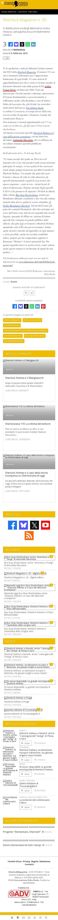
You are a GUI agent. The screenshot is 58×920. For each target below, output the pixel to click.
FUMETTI (22, 730)
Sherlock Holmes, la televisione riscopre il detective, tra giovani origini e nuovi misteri (25, 672)
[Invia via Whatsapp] (27, 44)
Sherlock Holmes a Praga (16, 701)
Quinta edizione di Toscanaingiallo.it (22, 713)
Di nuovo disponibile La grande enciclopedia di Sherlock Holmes (27, 688)
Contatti (29, 864)
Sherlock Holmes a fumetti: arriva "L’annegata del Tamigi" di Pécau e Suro (28, 655)
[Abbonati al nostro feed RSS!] (29, 536)
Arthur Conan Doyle (32, 320)
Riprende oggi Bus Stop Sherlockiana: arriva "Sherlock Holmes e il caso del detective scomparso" (25, 596)
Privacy (26, 861)
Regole (34, 861)
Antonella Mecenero (23, 139)
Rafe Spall (33, 12)
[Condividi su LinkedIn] (33, 44)
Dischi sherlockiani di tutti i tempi (22, 845)
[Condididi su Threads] (22, 44)
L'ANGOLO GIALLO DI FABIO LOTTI (33, 797)
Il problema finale (34, 107)
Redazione (19, 49)
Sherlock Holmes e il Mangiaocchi (24, 377)
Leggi (27, 743)
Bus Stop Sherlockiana (27, 194)
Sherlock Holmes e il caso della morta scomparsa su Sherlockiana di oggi (26, 474)
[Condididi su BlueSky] (16, 44)
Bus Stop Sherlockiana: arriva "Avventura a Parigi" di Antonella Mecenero (29, 564)
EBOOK (10, 369)
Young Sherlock (8, 12)
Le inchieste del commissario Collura (34, 801)
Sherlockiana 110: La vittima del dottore (28, 423)
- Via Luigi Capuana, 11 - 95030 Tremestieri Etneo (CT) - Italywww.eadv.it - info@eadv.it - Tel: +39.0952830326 (31, 898)
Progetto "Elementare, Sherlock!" (22, 831)
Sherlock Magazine (27, 71)
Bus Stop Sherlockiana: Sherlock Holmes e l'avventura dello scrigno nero (25, 630)
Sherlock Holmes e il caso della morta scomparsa (25, 330)
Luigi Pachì (22, 12)
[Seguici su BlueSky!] (23, 525)
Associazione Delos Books (27, 880)
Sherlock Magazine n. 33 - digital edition (24, 577)
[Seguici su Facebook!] (12, 525)
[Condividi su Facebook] (10, 44)
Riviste (14, 281)
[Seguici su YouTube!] (45, 525)
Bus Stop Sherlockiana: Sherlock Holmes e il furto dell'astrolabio (28, 613)
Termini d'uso (15, 861)
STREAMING (24, 747)
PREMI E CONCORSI (27, 780)
